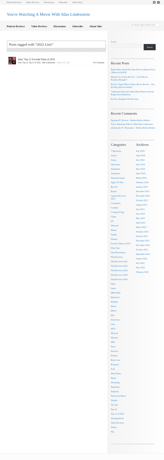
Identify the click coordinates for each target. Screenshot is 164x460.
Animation (115, 169)
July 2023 (140, 209)
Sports (113, 378)
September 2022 (143, 254)
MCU (113, 328)
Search (114, 41)
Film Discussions (118, 252)
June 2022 (140, 267)
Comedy (114, 207)
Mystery (114, 337)
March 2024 (141, 178)
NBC (113, 342)
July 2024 (140, 160)
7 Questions (116, 151)
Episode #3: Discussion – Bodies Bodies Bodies (134, 128)
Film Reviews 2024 (119, 270)
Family (114, 234)
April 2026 (140, 155)
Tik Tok (114, 405)
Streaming (115, 382)
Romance (115, 364)
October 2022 (142, 249)
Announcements (118, 178)
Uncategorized (117, 418)
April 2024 (140, 173)
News (113, 346)
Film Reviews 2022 (119, 261)
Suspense (115, 391)
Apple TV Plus (117, 182)
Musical (114, 333)
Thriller (114, 400)
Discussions (49, 2)
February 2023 (142, 231)
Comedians (116, 203)
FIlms (113, 284)
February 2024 (142, 182)
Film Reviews (117, 257)
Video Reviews (32, 2)
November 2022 (143, 245)
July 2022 (140, 263)
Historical (115, 297)
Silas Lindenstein (48, 62)
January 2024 (142, 187)
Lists (20, 62)
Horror (113, 306)
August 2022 (141, 258)
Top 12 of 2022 (35, 62)
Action (114, 155)
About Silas (77, 2)
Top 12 (25, 62)
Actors (113, 160)
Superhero (115, 387)
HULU (113, 311)
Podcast (114, 355)
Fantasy (114, 239)
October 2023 (142, 200)
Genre (113, 288)
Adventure (115, 164)
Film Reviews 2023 (119, 266)
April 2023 (140, 223)
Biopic (114, 191)
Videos (114, 427)
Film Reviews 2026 (119, 279)
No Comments (98, 62)
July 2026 (140, 151)
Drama (113, 230)
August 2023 (141, 205)
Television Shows (118, 396)
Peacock (114, 351)
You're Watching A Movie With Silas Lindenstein (48, 14)
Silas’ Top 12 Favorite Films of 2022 (36, 59)
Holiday (114, 302)
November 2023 (143, 196)
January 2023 (142, 236)
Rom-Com (115, 360)
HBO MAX (115, 293)
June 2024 (140, 164)
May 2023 (140, 218)
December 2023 (143, 191)
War (112, 432)
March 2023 (141, 227)
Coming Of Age (117, 212)
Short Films (116, 373)
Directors (115, 225)
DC (112, 221)
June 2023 (140, 214)
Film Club (115, 248)
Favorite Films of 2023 (121, 243)
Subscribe (63, 2)
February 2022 (142, 272)
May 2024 (140, 169)
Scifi (113, 369)
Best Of (114, 187)
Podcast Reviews (14, 2)
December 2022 (143, 240)
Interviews (115, 320)
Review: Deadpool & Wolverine (125, 99)
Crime (113, 216)
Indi (112, 315)
